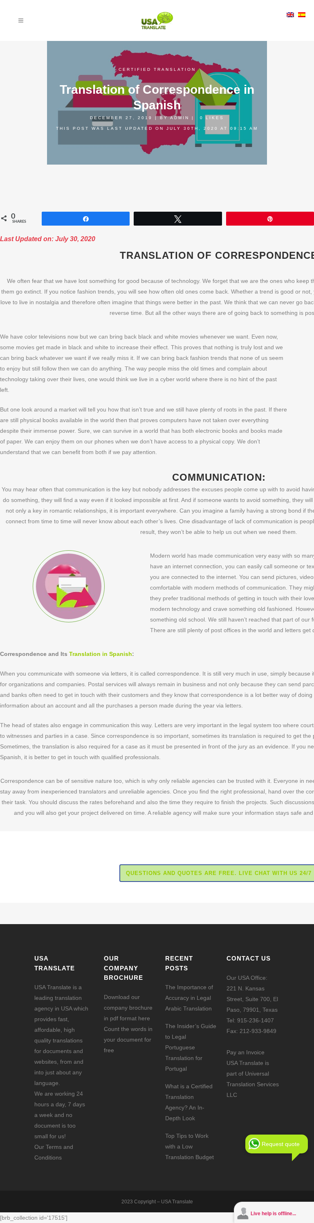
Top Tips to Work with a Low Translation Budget (189, 1146)
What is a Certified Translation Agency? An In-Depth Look (189, 1102)
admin (179, 117)
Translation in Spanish (100, 654)
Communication (217, 477)
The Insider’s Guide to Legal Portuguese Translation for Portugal (190, 1047)
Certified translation (157, 69)
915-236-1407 (255, 1020)
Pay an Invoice (246, 1052)
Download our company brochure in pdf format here (128, 1008)
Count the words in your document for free (128, 1039)
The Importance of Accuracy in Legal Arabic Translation (189, 998)
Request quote (281, 1144)
